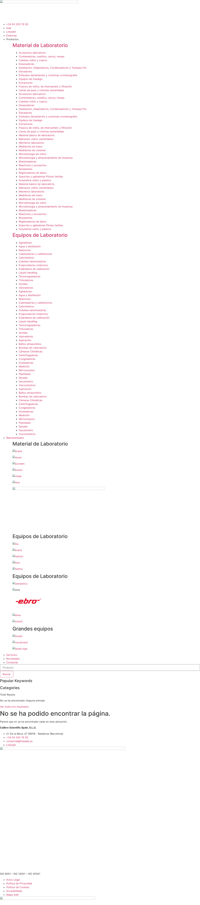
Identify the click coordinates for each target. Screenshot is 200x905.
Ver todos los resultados (14, 706)
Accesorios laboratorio (32, 52)
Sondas (23, 283)
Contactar (12, 662)
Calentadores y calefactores (35, 253)
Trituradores (26, 280)
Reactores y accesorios (32, 165)
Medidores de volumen (32, 150)
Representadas (15, 437)
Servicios (11, 654)
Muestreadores (27, 161)
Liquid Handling (28, 272)
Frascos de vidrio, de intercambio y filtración (45, 86)
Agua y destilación (30, 246)
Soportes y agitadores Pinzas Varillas (41, 176)
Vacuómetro (26, 381)
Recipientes (25, 169)
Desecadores (26, 64)
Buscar (7, 674)
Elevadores (25, 71)
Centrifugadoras (28, 355)
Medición (24, 366)
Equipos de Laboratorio (40, 235)
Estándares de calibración (34, 268)
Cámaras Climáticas (30, 351)
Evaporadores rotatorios (33, 265)
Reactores (25, 250)
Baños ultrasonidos (30, 343)
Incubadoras (26, 362)
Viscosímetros (27, 385)
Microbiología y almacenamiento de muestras (46, 157)
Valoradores (26, 287)
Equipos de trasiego (30, 79)
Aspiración (25, 340)
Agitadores (25, 242)
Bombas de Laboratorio (33, 347)
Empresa (11, 35)
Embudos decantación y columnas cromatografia (48, 75)
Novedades (13, 658)
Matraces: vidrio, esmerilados (36, 139)
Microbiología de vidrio (32, 154)
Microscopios (27, 370)
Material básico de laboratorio (37, 135)
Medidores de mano (30, 146)
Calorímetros (26, 257)
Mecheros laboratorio (31, 142)
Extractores (25, 82)
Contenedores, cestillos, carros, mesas (41, 56)
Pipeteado (25, 374)
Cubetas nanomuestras (32, 261)
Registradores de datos (32, 172)
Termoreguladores (29, 276)
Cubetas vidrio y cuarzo (33, 60)
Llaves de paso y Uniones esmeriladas (41, 90)
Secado (23, 377)
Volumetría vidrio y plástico (35, 180)
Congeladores (27, 358)
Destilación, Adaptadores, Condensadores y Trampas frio (53, 67)
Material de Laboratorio (40, 45)
